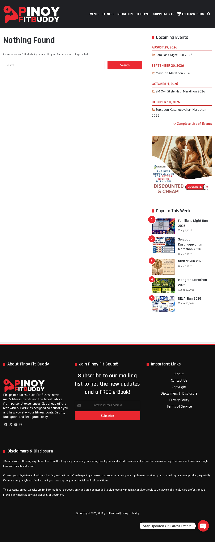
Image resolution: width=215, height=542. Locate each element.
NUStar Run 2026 (190, 261)
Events (94, 14)
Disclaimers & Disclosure (179, 393)
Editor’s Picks (192, 14)
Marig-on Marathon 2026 (173, 73)
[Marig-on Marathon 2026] (163, 285)
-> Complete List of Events (192, 123)
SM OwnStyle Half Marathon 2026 (180, 91)
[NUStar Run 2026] (163, 267)
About (179, 374)
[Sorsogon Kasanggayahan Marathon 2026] (163, 245)
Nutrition (125, 14)
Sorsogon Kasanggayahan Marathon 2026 (190, 244)
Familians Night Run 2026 (174, 55)
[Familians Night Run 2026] (163, 226)
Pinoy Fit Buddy (130, 513)
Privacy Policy (179, 400)
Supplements (163, 14)
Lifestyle (143, 14)
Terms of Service (179, 406)
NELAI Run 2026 (189, 298)
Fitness (108, 14)
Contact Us (179, 380)
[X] (10, 424)
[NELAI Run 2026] (163, 304)
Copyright (179, 387)
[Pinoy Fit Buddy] (31, 14)
